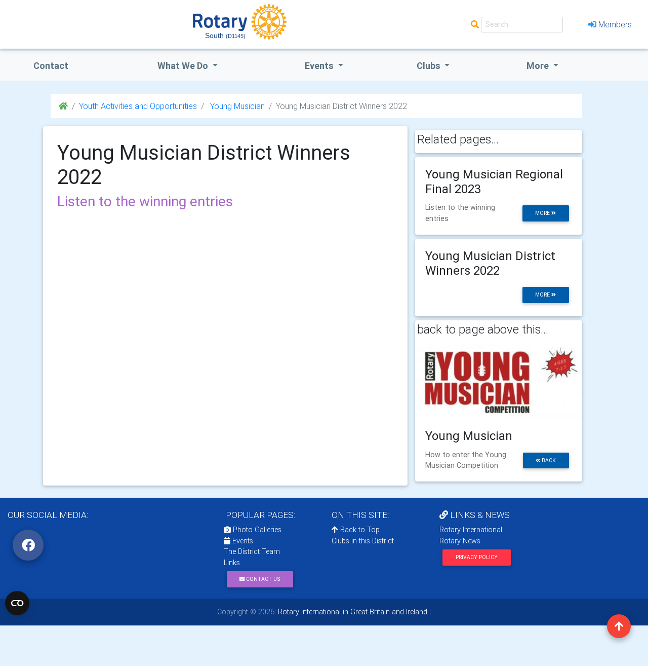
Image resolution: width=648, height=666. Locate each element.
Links (232, 562)
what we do (183, 65)
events (320, 65)
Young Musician (236, 106)
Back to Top (359, 529)
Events (241, 540)
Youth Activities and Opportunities (138, 106)
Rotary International (470, 529)
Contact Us (262, 579)
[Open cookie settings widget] (17, 603)
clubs (429, 65)
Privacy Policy (477, 557)
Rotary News (459, 540)
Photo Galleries (256, 529)
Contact (50, 65)
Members (615, 24)
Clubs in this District (363, 540)
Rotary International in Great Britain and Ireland (351, 611)
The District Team (252, 551)
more (543, 213)
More (538, 65)
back (548, 460)
